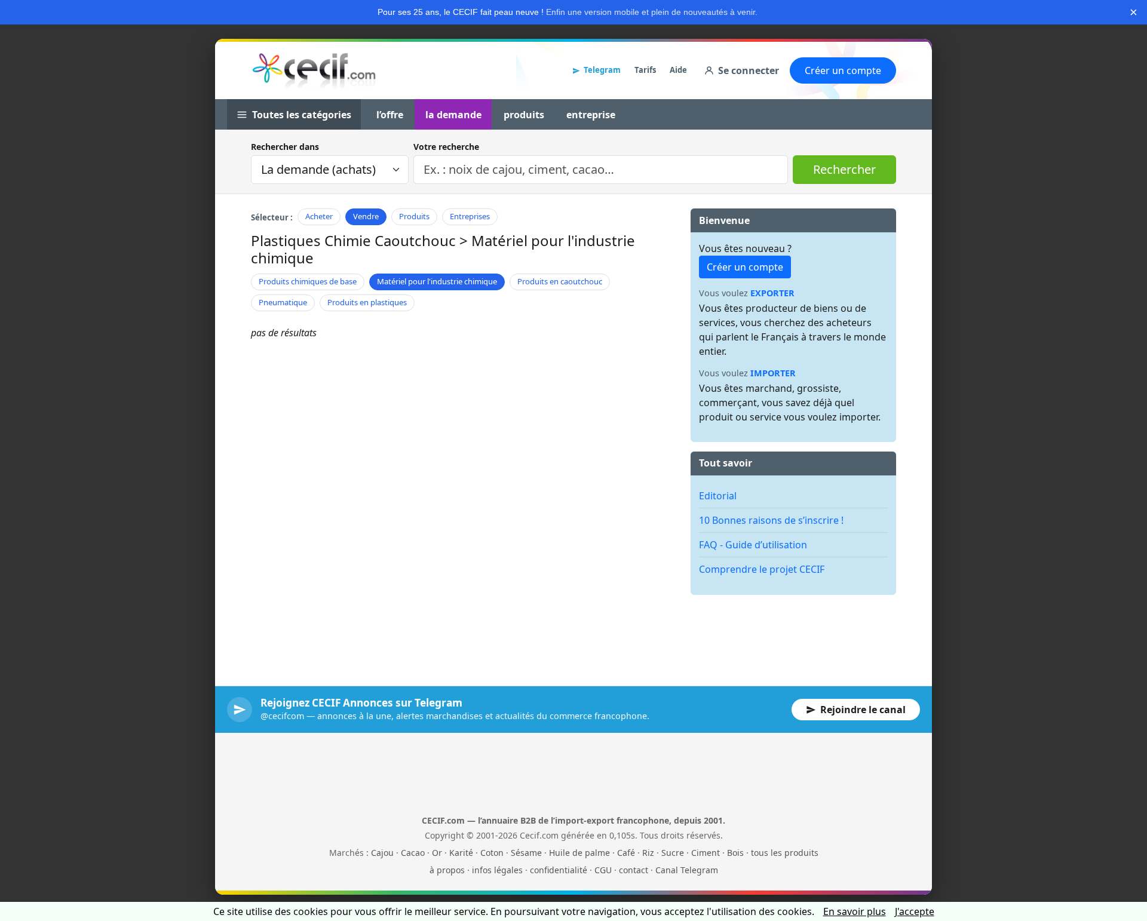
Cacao (413, 852)
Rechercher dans (285, 146)
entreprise (590, 114)
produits (524, 114)
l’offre (389, 114)
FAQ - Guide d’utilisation (753, 544)
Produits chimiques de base (308, 281)
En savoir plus (854, 911)
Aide (678, 70)
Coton (492, 852)
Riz (648, 852)
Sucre (672, 852)
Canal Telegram (686, 870)
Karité (461, 852)
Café (626, 852)
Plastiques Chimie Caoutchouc (353, 240)
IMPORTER (773, 373)
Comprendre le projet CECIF (761, 569)
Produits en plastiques (367, 302)
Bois (735, 852)
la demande (453, 114)
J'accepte (914, 911)
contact (633, 870)
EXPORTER (772, 293)
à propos (447, 870)
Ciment (705, 852)
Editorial (718, 495)
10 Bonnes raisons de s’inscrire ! (771, 520)
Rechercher (844, 169)
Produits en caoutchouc (559, 281)
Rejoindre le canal (863, 709)
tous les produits (784, 852)
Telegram (602, 70)
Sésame (526, 852)
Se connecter (748, 70)
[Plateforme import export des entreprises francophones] (314, 70)
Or (437, 852)
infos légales (497, 870)
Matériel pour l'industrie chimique (437, 281)
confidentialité (558, 870)
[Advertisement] (793, 631)
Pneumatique (283, 302)
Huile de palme (579, 852)
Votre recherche (446, 146)
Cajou (382, 852)
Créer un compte (843, 70)
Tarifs (645, 70)
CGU (603, 870)
